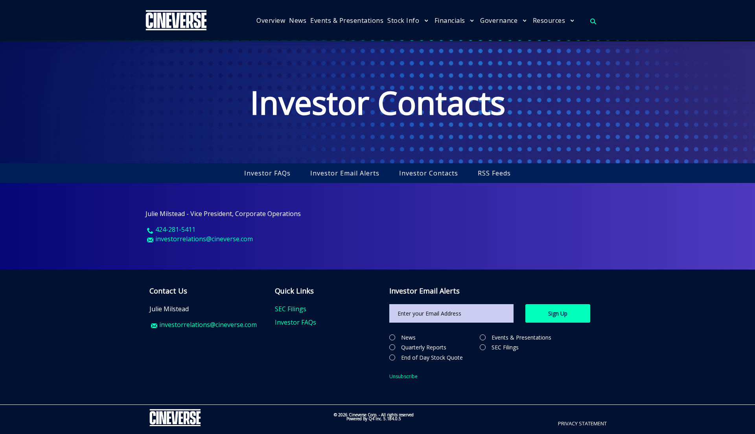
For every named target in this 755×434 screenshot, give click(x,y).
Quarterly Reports (423, 347)
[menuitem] (270, 20)
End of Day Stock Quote (432, 357)
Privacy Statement (582, 423)
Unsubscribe (403, 376)
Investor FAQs (267, 173)
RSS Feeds (494, 173)
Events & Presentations (521, 337)
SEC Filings (290, 309)
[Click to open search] (593, 22)
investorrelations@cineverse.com (208, 324)
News (408, 337)
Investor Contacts (428, 173)
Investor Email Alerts (344, 173)
